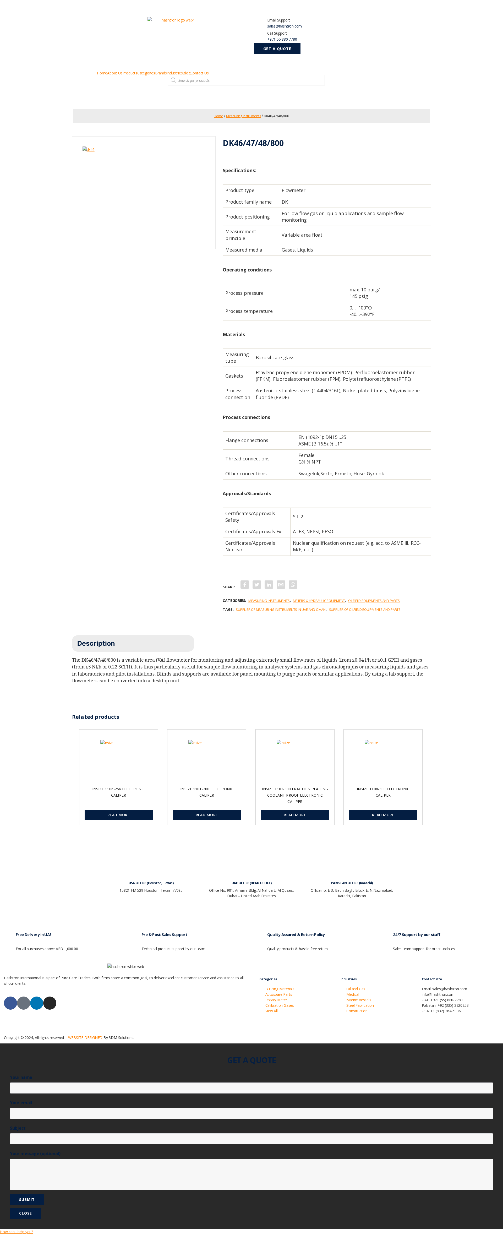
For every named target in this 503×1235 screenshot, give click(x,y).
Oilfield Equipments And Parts (374, 600)
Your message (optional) (35, 1153)
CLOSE (25, 1213)
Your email (21, 1103)
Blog (186, 73)
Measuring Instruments (243, 116)
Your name (21, 1077)
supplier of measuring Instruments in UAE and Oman (281, 609)
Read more (118, 814)
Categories (146, 73)
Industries (175, 73)
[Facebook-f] (10, 1003)
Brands (161, 73)
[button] (277, 48)
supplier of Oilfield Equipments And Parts (365, 609)
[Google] (23, 1003)
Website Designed (85, 1037)
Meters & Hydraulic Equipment (319, 600)
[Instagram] (49, 1003)
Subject (18, 1128)
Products (130, 73)
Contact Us (199, 73)
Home (102, 73)
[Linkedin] (36, 1003)
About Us (114, 73)
